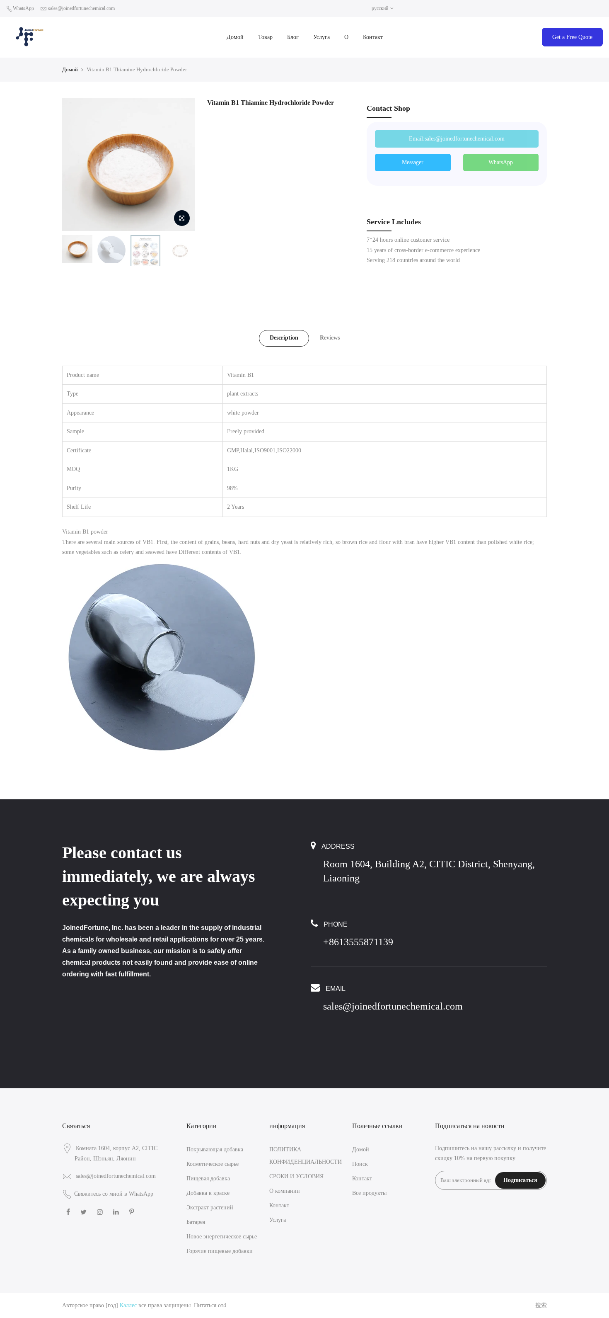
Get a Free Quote (572, 37)
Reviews (330, 338)
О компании (284, 1191)
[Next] (180, 164)
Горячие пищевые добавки (219, 1251)
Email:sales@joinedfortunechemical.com (457, 139)
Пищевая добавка (208, 1178)
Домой (235, 37)
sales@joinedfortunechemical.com (81, 8)
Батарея (195, 1222)
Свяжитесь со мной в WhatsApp (113, 1194)
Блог (293, 37)
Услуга (321, 37)
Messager (412, 162)
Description (284, 338)
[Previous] (76, 164)
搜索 (541, 1305)
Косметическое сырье (212, 1164)
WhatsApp (23, 8)
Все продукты (369, 1193)
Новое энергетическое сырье (221, 1236)
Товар (265, 37)
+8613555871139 (358, 942)
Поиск (360, 1164)
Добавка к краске (208, 1193)
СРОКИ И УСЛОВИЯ (296, 1176)
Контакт (373, 37)
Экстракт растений (209, 1207)
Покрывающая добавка (214, 1149)
